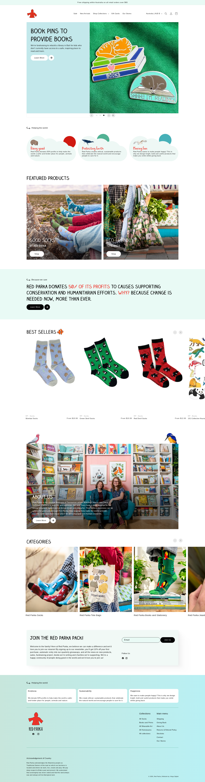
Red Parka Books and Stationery (150, 615)
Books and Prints (146, 722)
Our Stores (161, 741)
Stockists (160, 733)
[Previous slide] (91, 115)
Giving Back (161, 722)
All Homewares (145, 730)
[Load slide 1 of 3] (96, 115)
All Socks (143, 719)
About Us (160, 726)
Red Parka (157, 776)
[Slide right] (181, 332)
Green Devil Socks (87, 418)
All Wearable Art (145, 726)
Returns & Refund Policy (167, 730)
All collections (144, 733)
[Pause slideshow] (113, 115)
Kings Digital (174, 776)
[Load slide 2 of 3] (100, 115)
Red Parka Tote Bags (90, 615)
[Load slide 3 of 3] (104, 115)
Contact (160, 737)
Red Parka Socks (34, 615)
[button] (101, 13)
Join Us (167, 640)
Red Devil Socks (140, 418)
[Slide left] (175, 332)
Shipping (160, 719)
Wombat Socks (32, 418)
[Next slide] (109, 115)
